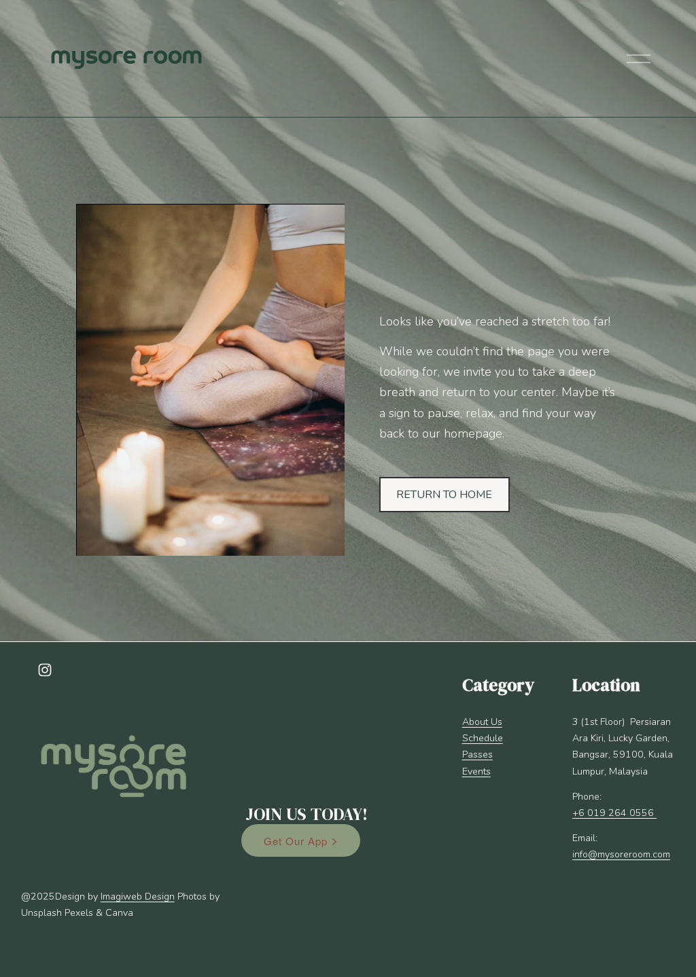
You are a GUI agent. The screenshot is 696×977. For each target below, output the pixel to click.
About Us (482, 721)
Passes (477, 754)
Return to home (444, 494)
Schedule (482, 738)
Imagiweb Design (138, 896)
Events (476, 771)
